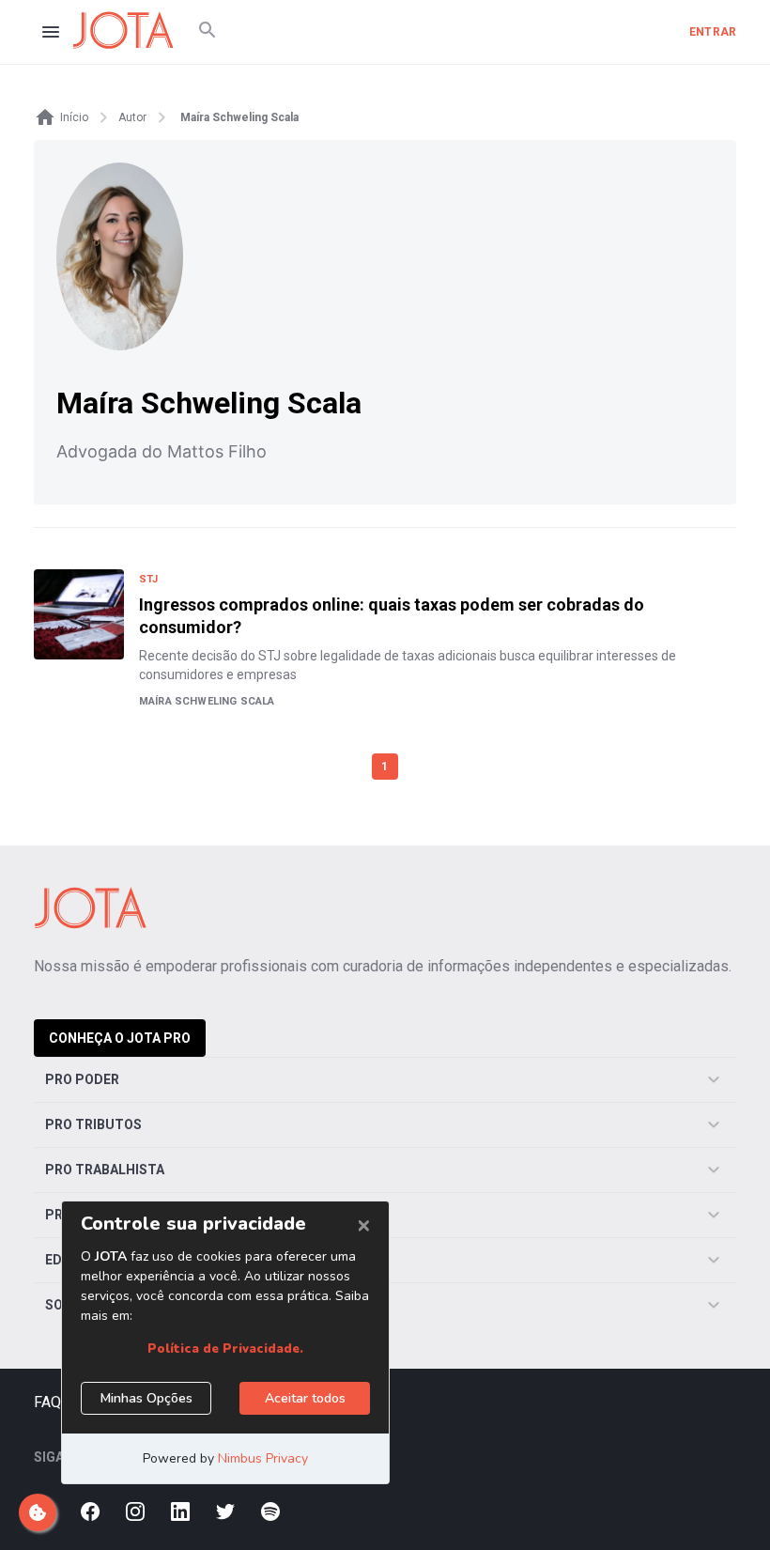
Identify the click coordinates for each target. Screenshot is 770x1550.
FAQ (47, 1402)
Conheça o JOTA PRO (120, 1038)
